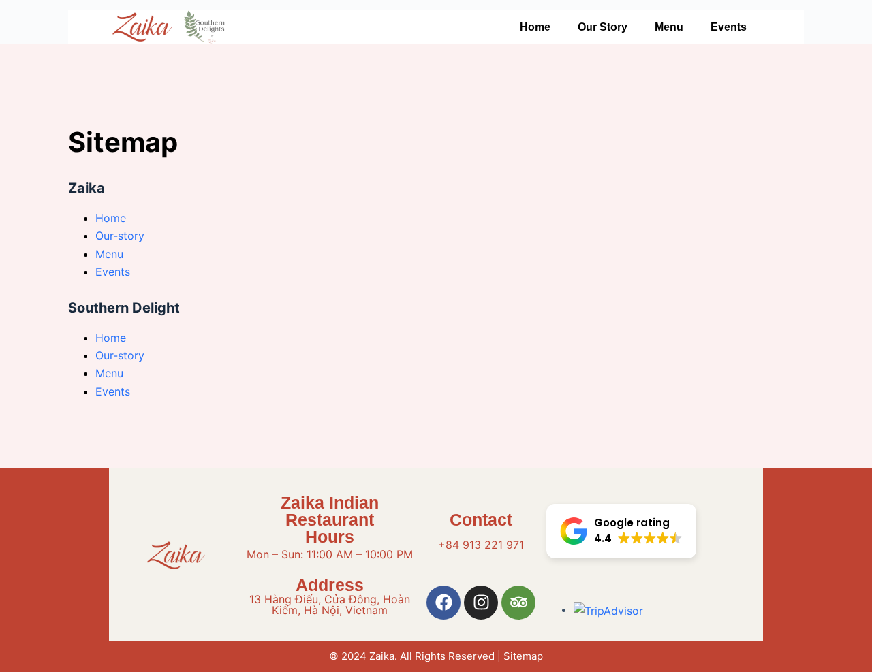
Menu (669, 27)
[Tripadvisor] (518, 603)
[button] (621, 531)
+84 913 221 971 (481, 544)
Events (729, 27)
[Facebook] (443, 603)
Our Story (602, 27)
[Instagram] (481, 603)
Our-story (119, 235)
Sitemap (523, 656)
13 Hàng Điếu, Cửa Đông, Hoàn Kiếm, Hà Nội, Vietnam (329, 604)
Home (535, 27)
